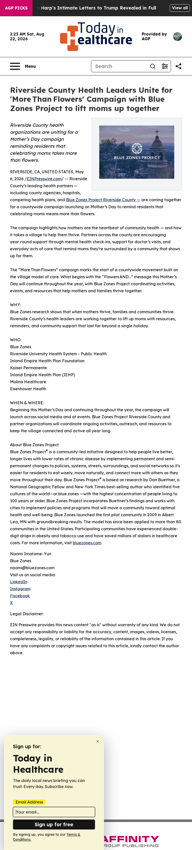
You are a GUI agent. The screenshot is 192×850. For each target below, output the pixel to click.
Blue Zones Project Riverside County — (103, 199)
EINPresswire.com (44, 178)
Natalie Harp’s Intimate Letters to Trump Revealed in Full (89, 8)
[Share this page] (178, 66)
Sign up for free (54, 824)
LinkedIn (18, 581)
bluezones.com (87, 542)
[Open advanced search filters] (165, 66)
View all (180, 7)
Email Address (29, 802)
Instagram (20, 588)
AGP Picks (16, 8)
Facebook (20, 595)
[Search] (153, 66)
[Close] (97, 741)
